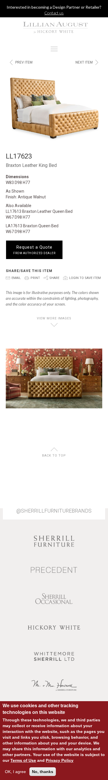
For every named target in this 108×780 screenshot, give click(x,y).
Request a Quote (34, 250)
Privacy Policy (59, 760)
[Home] (54, 27)
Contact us (54, 12)
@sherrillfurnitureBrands (54, 510)
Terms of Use (23, 760)
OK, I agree (15, 771)
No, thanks (42, 771)
